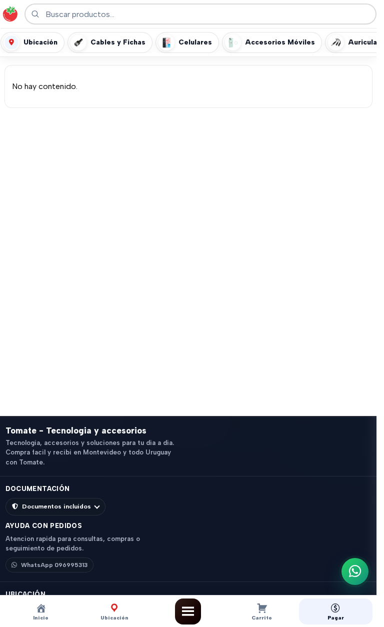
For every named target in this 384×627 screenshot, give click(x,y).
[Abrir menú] (188, 611)
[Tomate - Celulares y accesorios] (10, 14)
